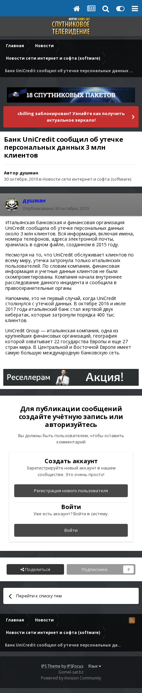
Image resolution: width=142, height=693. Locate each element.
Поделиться (37, 569)
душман (28, 173)
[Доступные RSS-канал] (132, 620)
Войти (71, 530)
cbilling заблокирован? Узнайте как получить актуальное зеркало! (71, 116)
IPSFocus (75, 666)
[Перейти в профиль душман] (11, 204)
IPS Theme (50, 666)
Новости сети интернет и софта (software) (87, 179)
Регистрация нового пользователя (71, 491)
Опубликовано (55, 208)
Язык (93, 666)
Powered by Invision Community (71, 678)
